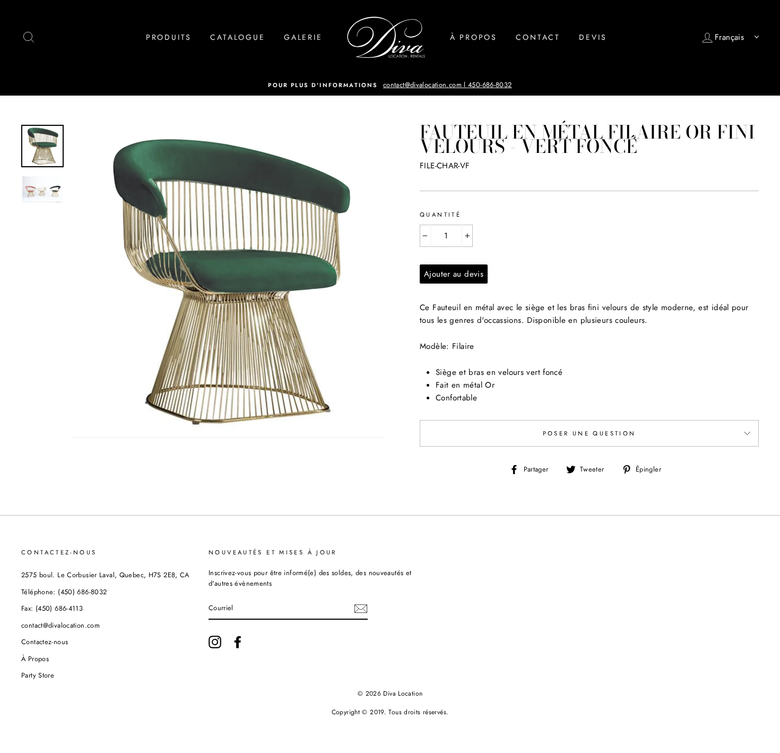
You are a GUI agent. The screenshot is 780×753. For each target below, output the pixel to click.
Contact (538, 37)
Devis (592, 37)
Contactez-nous (44, 642)
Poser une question (589, 433)
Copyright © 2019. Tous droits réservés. (390, 712)
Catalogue (237, 37)
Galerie (303, 37)
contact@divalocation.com (60, 625)
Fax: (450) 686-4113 (52, 608)
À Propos (473, 37)
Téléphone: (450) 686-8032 (64, 592)
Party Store (37, 675)
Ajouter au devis (453, 274)
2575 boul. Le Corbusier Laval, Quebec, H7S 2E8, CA (105, 575)
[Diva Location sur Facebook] (237, 642)
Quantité (440, 214)
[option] (390, 85)
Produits (169, 37)
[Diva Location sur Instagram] (215, 642)
